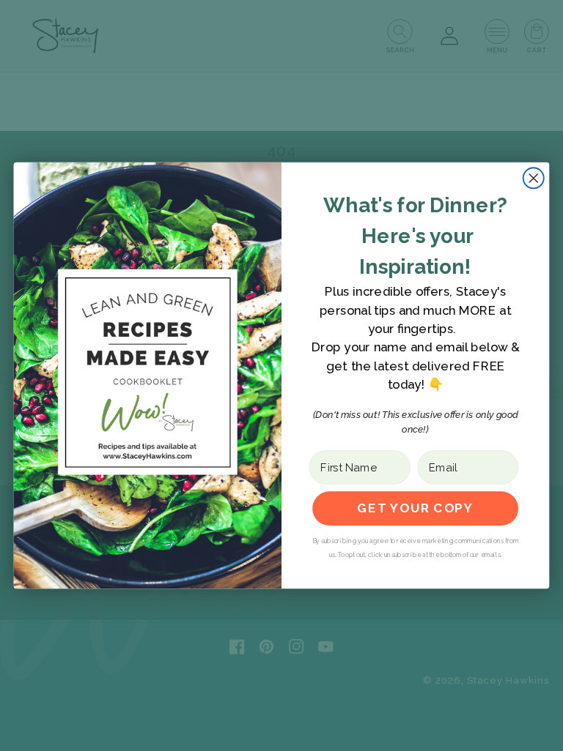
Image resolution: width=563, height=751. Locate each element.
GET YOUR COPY (415, 508)
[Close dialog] (533, 178)
